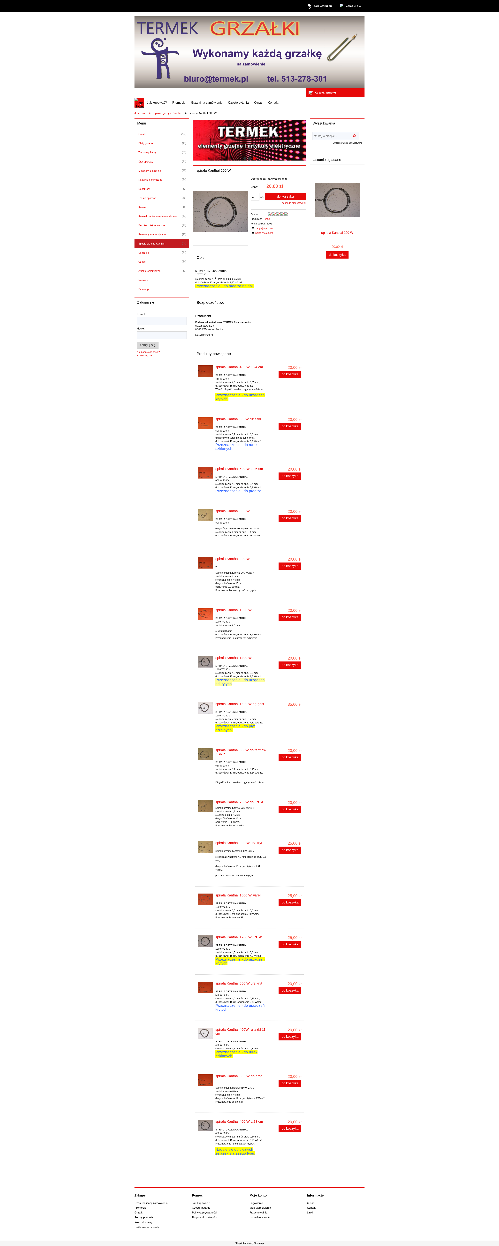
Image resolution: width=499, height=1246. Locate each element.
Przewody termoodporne (152, 234)
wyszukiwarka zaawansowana (347, 143)
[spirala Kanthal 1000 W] (205, 614)
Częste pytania (201, 1207)
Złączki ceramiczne (149, 270)
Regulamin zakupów (204, 1217)
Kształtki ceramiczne (150, 179)
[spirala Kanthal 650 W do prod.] (205, 1080)
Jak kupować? (201, 1203)
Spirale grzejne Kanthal (151, 243)
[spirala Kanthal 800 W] (205, 515)
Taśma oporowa (147, 198)
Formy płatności (144, 1217)
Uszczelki (144, 252)
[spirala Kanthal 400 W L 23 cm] (205, 1125)
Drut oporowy (145, 161)
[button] (262, 228)
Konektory (144, 188)
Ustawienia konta (260, 1217)
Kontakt (311, 1207)
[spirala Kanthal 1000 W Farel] (205, 899)
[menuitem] (157, 102)
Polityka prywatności (204, 1212)
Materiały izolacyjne (149, 170)
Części (142, 261)
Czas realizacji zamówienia (151, 1203)
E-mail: (141, 314)
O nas (310, 1203)
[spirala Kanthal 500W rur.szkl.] (205, 423)
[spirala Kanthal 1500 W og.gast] (205, 708)
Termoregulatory (147, 152)
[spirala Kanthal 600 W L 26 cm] (205, 473)
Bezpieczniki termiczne (151, 225)
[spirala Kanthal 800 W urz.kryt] (205, 847)
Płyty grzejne (145, 143)
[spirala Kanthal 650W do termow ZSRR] (205, 754)
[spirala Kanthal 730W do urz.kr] (205, 806)
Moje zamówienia (260, 1207)
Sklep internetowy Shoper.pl (249, 1243)
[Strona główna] (249, 50)
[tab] (244, 158)
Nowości (143, 280)
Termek (267, 219)
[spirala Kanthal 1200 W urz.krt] (205, 941)
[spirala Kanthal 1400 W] (205, 662)
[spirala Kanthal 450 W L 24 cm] (205, 371)
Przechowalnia (258, 1212)
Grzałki (142, 134)
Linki (310, 1212)
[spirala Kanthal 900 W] (205, 563)
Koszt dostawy (143, 1222)
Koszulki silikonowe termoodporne (157, 216)
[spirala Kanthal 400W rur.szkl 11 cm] (205, 1033)
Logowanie (256, 1203)
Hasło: (141, 328)
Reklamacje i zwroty (146, 1227)
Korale (142, 207)
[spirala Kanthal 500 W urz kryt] (205, 987)
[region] (249, 140)
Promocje (143, 289)
